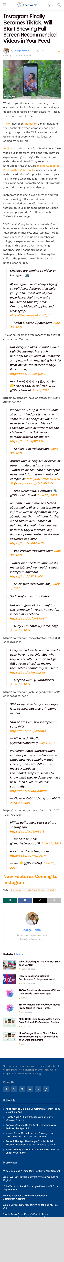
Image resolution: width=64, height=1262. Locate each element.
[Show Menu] (4, 5)
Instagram (30, 123)
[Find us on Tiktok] (46, 1089)
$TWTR (55, 479)
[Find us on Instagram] (22, 1089)
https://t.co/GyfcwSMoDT (28, 618)
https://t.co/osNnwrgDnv (27, 672)
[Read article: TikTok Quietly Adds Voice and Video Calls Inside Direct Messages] (9, 993)
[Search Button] (59, 5)
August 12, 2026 (27, 998)
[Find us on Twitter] (14, 1089)
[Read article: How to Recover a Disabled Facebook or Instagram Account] (9, 979)
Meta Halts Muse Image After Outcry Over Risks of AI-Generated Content (39, 1021)
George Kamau (21, 50)
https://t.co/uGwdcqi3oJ (27, 374)
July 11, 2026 (26, 1026)
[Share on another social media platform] (54, 900)
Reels (6, 148)
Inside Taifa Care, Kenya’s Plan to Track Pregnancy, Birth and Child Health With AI (26, 1216)
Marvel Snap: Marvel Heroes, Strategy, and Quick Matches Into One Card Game (30, 1135)
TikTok (7, 123)
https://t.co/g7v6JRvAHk (35, 483)
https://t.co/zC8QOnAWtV (28, 791)
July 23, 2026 (26, 1012)
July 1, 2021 (40, 50)
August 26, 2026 (27, 983)
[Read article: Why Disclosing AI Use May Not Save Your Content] (9, 964)
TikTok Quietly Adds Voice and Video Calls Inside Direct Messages (39, 992)
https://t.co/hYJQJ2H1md (28, 731)
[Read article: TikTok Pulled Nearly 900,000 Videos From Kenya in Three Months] (9, 1008)
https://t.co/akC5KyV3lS (27, 831)
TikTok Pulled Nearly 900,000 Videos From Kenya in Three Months (39, 1006)
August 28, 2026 (27, 969)
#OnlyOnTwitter (37, 479)
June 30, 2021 (47, 495)
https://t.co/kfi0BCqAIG (26, 543)
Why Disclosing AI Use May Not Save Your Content (31, 1170)
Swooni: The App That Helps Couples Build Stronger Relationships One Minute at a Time (30, 1143)
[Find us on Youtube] (30, 1089)
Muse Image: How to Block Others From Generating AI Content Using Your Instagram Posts (38, 1036)
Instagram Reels (35, 890)
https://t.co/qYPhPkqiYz (27, 576)
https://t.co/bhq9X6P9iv (27, 441)
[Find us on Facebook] (6, 1089)
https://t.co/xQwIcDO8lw (28, 855)
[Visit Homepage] (26, 5)
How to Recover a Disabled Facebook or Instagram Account (37, 977)
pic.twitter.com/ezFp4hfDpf (29, 315)
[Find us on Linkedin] (38, 1089)
